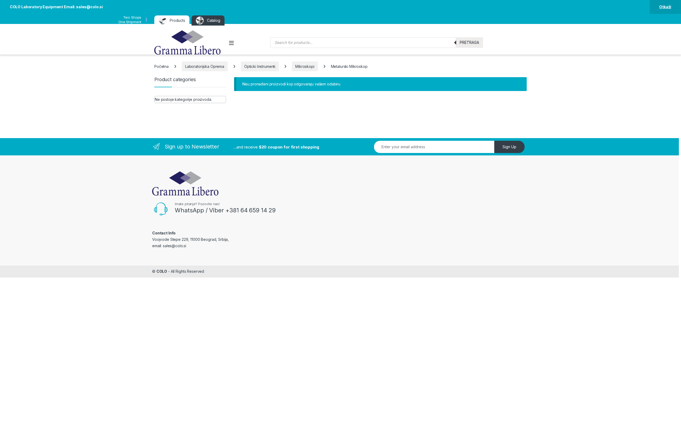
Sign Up (509, 146)
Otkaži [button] (665, 7)
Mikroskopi (304, 66)
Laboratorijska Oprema (204, 66)
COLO (161, 271)
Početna (161, 66)
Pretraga (469, 42)
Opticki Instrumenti (259, 66)
